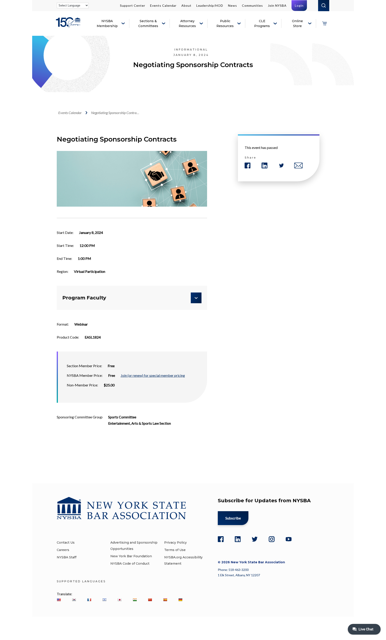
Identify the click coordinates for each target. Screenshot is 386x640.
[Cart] (324, 23)
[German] (180, 600)
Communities (252, 5)
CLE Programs (262, 23)
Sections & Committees (148, 23)
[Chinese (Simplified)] (150, 600)
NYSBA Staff (66, 557)
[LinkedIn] (238, 539)
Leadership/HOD (209, 5)
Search (323, 5)
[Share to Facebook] (247, 165)
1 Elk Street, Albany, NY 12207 (239, 575)
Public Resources (225, 23)
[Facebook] (221, 539)
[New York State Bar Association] (69, 25)
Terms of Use (175, 550)
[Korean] (74, 600)
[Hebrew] (104, 600)
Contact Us (66, 542)
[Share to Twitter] (281, 165)
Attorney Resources (187, 23)
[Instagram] (272, 539)
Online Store (297, 23)
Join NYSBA (277, 5)
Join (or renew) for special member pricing (153, 375)
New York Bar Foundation (131, 556)
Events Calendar (163, 5)
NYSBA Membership (107, 23)
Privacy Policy (175, 542)
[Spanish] (165, 600)
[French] (89, 600)
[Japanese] (119, 600)
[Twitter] (255, 539)
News (232, 5)
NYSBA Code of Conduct (129, 564)
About (186, 5)
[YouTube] (289, 539)
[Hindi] (135, 600)
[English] (59, 600)
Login (299, 5)
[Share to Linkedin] (264, 165)
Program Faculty (84, 298)
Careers (63, 550)
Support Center (132, 5)
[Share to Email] (298, 165)
